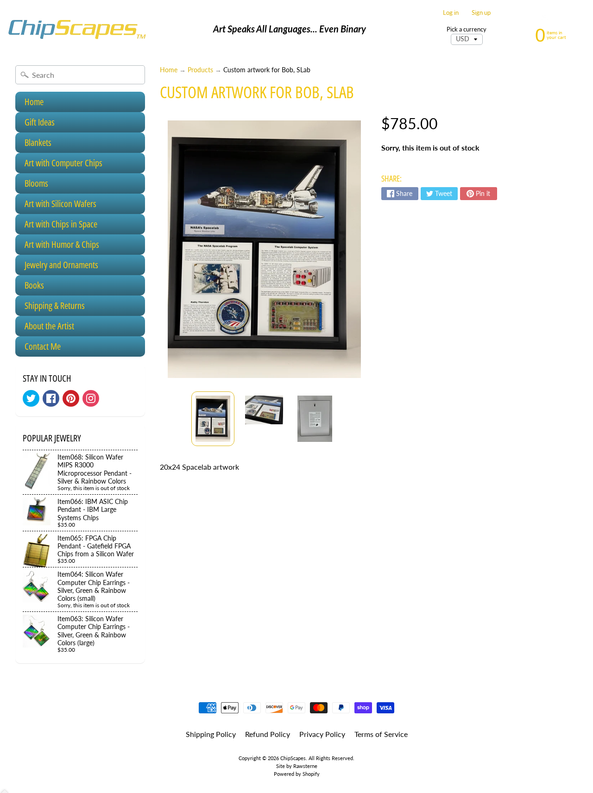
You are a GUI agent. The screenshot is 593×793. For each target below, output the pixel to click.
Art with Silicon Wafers (60, 203)
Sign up (481, 13)
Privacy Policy (322, 734)
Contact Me (43, 346)
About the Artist (49, 326)
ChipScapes (293, 758)
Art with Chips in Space (61, 224)
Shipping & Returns (55, 305)
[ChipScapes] (76, 29)
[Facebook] (51, 398)
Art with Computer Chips (63, 163)
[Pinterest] (71, 398)
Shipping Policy (211, 734)
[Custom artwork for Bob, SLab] (212, 418)
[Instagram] (90, 398)
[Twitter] (31, 398)
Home (34, 101)
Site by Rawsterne (296, 766)
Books (34, 285)
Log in (451, 13)
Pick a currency (466, 29)
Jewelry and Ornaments (61, 264)
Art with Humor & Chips (62, 244)
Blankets (38, 142)
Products (200, 70)
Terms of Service (381, 734)
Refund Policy (267, 734)
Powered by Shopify (297, 774)
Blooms (36, 183)
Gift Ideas (40, 122)
